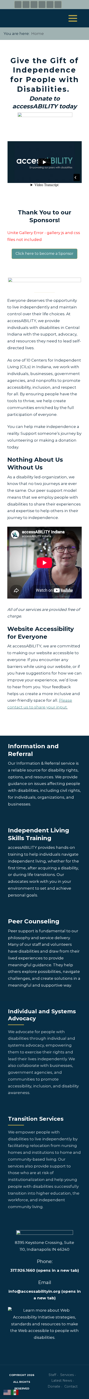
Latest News (61, 1380)
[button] (72, 18)
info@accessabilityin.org (34, 1291)
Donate (54, 1386)
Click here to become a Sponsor (44, 253)
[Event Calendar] (58, 4)
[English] (7, 1392)
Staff (52, 1375)
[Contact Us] (42, 4)
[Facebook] (18, 4)
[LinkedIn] (34, 4)
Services (67, 1375)
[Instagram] (26, 4)
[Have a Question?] (50, 4)
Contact (71, 1386)
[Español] (15, 1392)
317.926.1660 (44, 1270)
